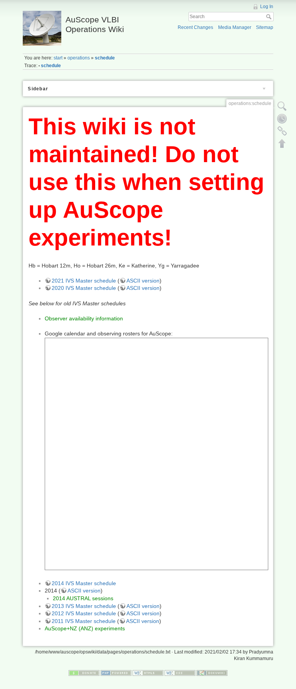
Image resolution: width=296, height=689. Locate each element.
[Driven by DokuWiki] (212, 672)
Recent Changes (195, 27)
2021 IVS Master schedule (84, 281)
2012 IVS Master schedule (84, 613)
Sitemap (264, 27)
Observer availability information (84, 318)
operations (78, 58)
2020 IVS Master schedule (84, 288)
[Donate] (84, 672)
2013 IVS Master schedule (84, 606)
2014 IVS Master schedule (84, 583)
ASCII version (143, 281)
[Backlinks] (282, 131)
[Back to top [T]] (282, 143)
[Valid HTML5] (148, 672)
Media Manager (234, 27)
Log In (266, 6)
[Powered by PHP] (116, 672)
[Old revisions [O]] (282, 118)
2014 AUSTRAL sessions (83, 598)
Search (269, 16)
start (58, 58)
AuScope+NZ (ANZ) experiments (85, 628)
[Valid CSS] (180, 672)
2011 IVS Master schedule (84, 621)
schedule (105, 58)
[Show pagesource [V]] (282, 106)
